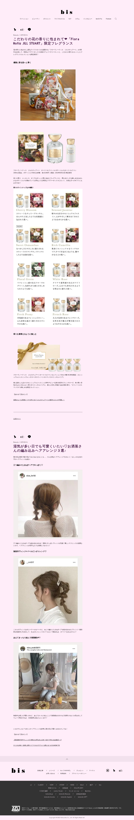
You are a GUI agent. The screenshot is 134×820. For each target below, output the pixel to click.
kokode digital (66, 797)
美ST (91, 785)
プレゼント (80, 770)
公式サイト (17, 419)
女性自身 (65, 788)
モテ (69, 19)
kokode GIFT (82, 797)
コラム (77, 19)
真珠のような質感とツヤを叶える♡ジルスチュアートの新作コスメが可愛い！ (39, 400)
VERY (51, 785)
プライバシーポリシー (79, 773)
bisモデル (99, 19)
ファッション (24, 19)
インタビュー (87, 19)
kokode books (49, 797)
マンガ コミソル (74, 791)
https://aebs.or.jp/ (70, 810)
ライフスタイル (59, 19)
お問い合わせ (50, 773)
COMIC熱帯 (44, 791)
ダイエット (47, 19)
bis (100, 785)
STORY (62, 785)
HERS (72, 785)
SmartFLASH (78, 788)
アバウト (92, 770)
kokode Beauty (64, 794)
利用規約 (63, 773)
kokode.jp (49, 794)
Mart (82, 785)
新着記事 (40, 770)
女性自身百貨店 (81, 794)
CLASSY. (41, 785)
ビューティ (36, 19)
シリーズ (52, 770)
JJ (31, 785)
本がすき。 (88, 791)
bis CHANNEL (65, 770)
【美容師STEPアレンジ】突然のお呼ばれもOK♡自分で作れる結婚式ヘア (37, 740)
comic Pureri (58, 791)
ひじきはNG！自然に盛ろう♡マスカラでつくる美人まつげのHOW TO (36, 745)
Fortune (108, 19)
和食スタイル (52, 788)
